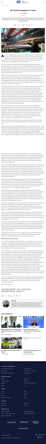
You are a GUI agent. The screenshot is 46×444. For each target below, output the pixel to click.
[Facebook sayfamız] (42, 434)
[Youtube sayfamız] (44, 434)
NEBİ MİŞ (25, 13)
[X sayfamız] (38, 434)
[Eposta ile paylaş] (26, 24)
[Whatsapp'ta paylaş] (20, 24)
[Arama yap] (43, 2)
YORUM (20, 13)
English (40, 437)
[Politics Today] (35, 422)
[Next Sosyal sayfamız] (35, 434)
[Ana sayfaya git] (22, 2)
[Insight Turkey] (24, 422)
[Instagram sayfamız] (40, 434)
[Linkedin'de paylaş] (23, 24)
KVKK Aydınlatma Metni (5, 435)
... (23, 291)
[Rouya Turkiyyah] (23, 428)
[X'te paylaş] (18, 24)
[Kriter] (11, 422)
